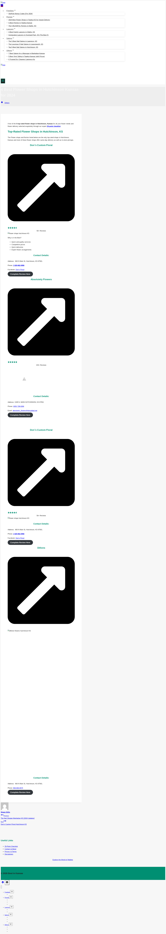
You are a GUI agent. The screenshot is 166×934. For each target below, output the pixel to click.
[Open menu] (3, 81)
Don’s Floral (20, 270)
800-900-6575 (18, 788)
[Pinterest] (2, 6)
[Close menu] (1, 886)
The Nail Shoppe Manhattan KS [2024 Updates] (17, 817)
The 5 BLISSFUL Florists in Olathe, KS (22, 26)
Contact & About (10, 849)
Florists (7, 897)
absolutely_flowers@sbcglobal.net (25, 411)
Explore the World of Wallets (63, 860)
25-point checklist (54, 126)
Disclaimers (9, 854)
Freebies (7, 892)
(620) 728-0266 (18, 406)
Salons (7, 915)
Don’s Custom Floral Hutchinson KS (14, 823)
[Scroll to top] (3, 883)
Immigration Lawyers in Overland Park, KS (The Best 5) (28, 35)
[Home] (2, 103)
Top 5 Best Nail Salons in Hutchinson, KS (23, 47)
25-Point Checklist (11, 846)
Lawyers (7, 907)
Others (7, 925)
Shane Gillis (5, 812)
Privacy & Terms (11, 852)
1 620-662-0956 (18, 265)
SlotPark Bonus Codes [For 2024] (20, 14)
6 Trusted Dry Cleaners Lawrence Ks (21, 59)
